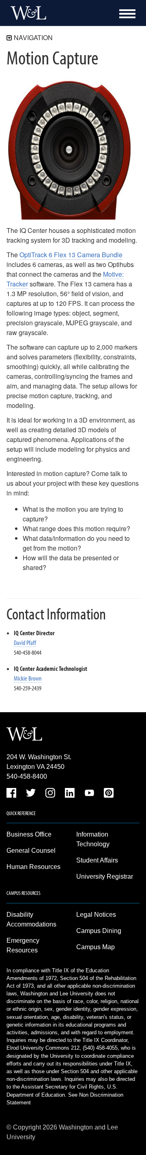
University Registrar (104, 876)
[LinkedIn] (70, 794)
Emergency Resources (22, 945)
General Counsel (31, 850)
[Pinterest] (109, 794)
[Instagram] (50, 794)
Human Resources (33, 866)
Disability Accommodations (31, 919)
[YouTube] (89, 794)
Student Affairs (97, 860)
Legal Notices (96, 914)
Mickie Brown (27, 678)
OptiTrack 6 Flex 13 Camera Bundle (70, 254)
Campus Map (95, 947)
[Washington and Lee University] (26, 13)
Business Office (29, 834)
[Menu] (127, 14)
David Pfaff (25, 642)
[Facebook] (11, 794)
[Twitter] (31, 794)
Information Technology (93, 839)
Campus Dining (98, 930)
